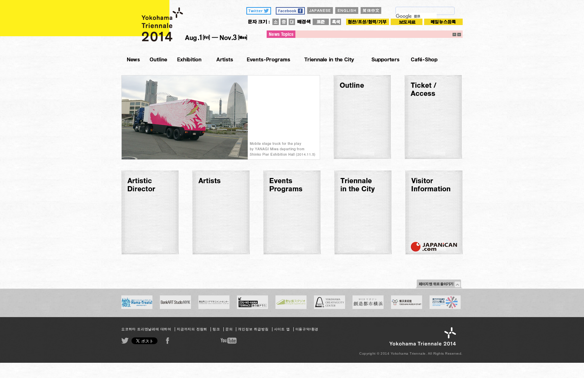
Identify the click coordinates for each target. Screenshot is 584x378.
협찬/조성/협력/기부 (367, 22)
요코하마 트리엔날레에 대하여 (146, 329)
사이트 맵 (282, 329)
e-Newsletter (443, 22)
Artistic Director (189, 59)
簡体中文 (371, 10)
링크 (216, 329)
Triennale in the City (329, 59)
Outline (158, 59)
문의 (229, 329)
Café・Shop (424, 59)
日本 (320, 10)
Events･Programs (268, 59)
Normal (321, 22)
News (133, 59)
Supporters (384, 59)
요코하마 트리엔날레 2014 (184, 23)
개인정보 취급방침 (253, 329)
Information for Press (406, 22)
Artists (224, 59)
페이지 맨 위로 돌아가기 (439, 284)
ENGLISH (346, 10)
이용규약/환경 (307, 329)
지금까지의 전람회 (192, 329)
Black (336, 22)
